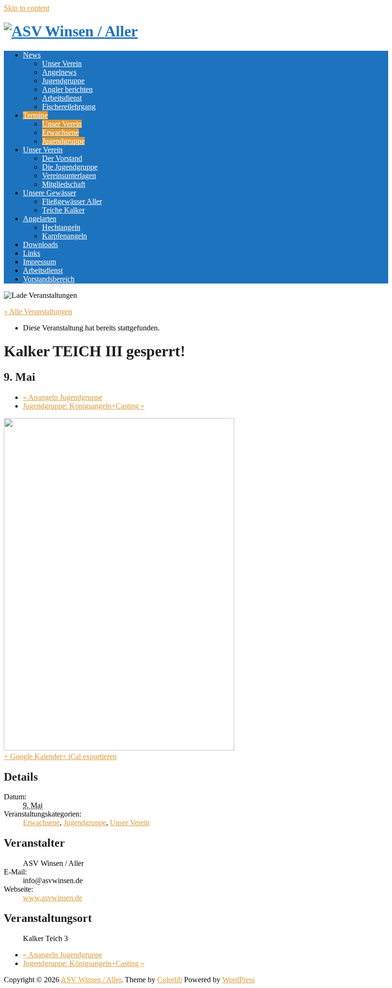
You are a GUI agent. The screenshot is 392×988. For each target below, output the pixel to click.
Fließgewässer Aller (72, 201)
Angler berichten (67, 89)
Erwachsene (60, 132)
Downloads (40, 244)
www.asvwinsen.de (52, 898)
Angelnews (59, 72)
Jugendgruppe (63, 81)
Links (31, 253)
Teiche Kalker (63, 210)
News (32, 55)
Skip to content (26, 8)
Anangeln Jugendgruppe (62, 397)
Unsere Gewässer (49, 193)
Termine (35, 115)
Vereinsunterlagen (69, 175)
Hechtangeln (61, 227)
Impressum (39, 262)
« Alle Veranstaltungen (38, 311)
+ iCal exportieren (89, 756)
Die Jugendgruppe (70, 167)
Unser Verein (62, 63)
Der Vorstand (62, 158)
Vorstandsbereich (49, 279)
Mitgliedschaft (63, 184)
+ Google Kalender (33, 756)
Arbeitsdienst (62, 98)
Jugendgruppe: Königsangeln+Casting (83, 406)
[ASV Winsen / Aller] (71, 31)
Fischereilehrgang (69, 106)
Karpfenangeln (64, 236)
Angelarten (39, 219)
